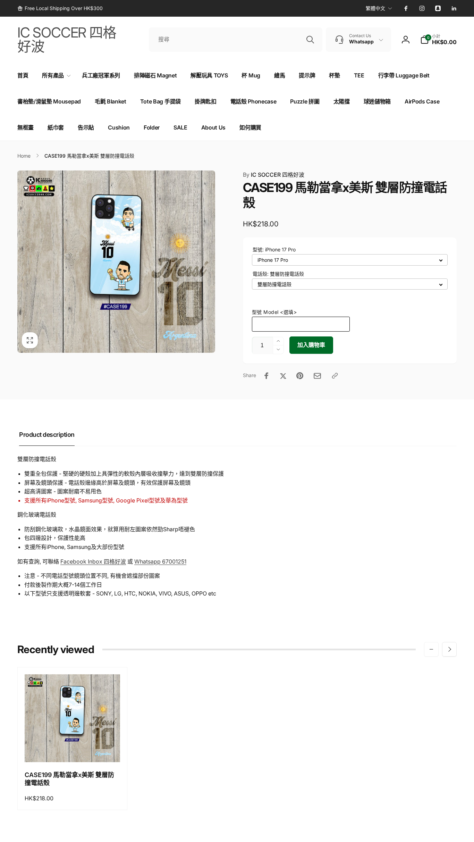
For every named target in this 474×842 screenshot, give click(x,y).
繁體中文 (375, 8)
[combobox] (235, 39)
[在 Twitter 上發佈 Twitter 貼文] (283, 375)
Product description (47, 434)
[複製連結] (334, 375)
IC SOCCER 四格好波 (273, 174)
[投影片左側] (431, 649)
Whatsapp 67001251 (160, 561)
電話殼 (278, 274)
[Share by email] (317, 376)
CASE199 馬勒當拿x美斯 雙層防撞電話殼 (69, 778)
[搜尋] (310, 40)
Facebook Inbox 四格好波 (93, 561)
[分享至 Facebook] (266, 375)
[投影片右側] (449, 649)
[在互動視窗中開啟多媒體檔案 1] (116, 261)
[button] (438, 39)
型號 (274, 249)
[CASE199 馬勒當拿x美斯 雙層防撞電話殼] (72, 749)
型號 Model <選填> (274, 312)
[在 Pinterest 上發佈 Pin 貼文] (299, 375)
